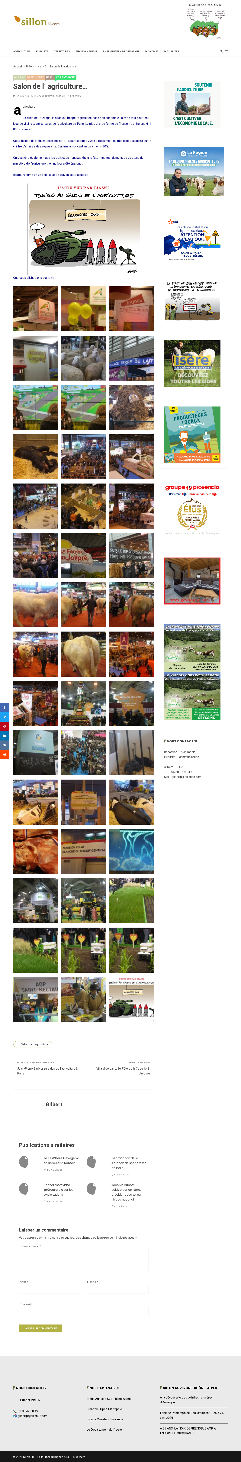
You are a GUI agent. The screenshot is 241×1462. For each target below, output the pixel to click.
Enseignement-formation (121, 51)
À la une (19, 77)
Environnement (87, 51)
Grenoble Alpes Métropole (104, 1409)
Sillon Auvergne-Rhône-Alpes (190, 1388)
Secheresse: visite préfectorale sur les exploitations (58, 1190)
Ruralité (42, 51)
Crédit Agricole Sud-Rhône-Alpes (109, 1399)
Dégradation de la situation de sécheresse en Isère (128, 1163)
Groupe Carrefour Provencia (105, 1419)
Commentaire (30, 1246)
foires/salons (66, 77)
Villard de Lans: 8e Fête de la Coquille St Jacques (123, 1071)
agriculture (35, 77)
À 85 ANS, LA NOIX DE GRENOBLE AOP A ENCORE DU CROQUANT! (188, 1431)
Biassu (50, 77)
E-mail (92, 1282)
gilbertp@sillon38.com (32, 1416)
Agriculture (22, 51)
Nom (24, 1282)
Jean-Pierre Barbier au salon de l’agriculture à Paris (47, 1071)
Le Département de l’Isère (104, 1429)
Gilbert (79, 96)
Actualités (171, 51)
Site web (26, 1304)
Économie (151, 51)
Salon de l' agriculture (34, 1044)
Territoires (62, 51)
